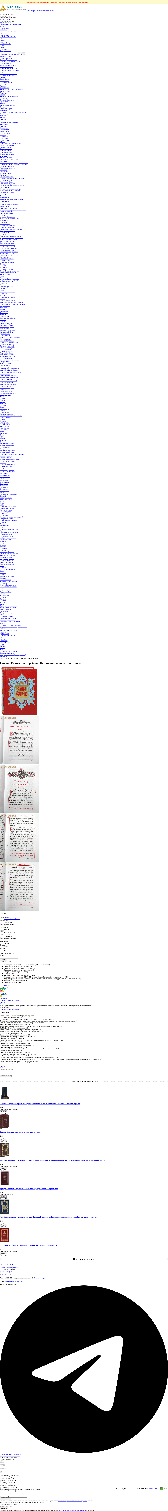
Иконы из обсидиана (7, 388)
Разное (2, 623)
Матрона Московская (7, 355)
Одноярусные (4, 423)
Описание (3, 1004)
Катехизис (3, 161)
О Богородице (4, 232)
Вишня (2, 438)
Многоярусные (5, 428)
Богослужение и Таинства (8, 208)
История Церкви (5, 173)
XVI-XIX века (4, 140)
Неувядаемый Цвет (6, 332)
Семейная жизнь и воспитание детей (12, 178)
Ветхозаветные (5, 133)
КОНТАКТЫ (3, 42)
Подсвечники (4, 412)
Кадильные (3, 473)
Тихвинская (4, 313)
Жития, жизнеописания (8, 273)
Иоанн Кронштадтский (7, 348)
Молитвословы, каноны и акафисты (12, 89)
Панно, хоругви (5, 395)
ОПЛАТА (3, 33)
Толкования (4, 124)
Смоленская (4, 311)
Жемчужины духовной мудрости (11, 229)
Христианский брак (6, 182)
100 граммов (4, 480)
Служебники (4, 114)
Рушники (3, 463)
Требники (3, 116)
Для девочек (4, 449)
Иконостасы (4, 430)
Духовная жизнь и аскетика (9, 204)
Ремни (2, 543)
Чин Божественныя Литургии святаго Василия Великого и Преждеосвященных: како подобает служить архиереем (48, 1217)
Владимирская (5, 306)
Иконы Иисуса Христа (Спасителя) (11, 302)
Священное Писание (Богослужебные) (13, 112)
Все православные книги (8, 74)
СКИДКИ (3, 30)
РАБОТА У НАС (5, 44)
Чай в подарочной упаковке (9, 553)
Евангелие (3, 656)
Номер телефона (5, 1493)
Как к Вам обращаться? (7, 1491)
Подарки (3, 567)
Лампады (3, 410)
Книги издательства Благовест (10, 191)
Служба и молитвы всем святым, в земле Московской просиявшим (28, 1245)
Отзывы (2, 1066)
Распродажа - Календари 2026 (10, 61)
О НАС (2, 45)
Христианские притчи (7, 168)
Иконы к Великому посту (8, 587)
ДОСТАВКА (4, 35)
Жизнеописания (5, 147)
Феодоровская (4, 328)
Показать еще (4, 985)
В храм (2, 398)
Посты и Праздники (6, 211)
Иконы (2, 594)
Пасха (2, 588)
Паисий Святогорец (6, 351)
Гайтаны (3, 405)
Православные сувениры (8, 520)
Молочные (3, 433)
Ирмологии (4, 102)
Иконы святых (5, 339)
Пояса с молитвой (6, 466)
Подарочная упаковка (7, 559)
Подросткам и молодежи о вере (10, 236)
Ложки (2, 527)
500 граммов (4, 489)
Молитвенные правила (7, 105)
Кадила (2, 402)
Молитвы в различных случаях (10, 96)
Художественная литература (9, 280)
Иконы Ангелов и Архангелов (10, 337)
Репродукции (4, 171)
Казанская (3, 307)
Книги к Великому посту (8, 585)
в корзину (3, 959)
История (3, 175)
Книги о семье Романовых (9, 248)
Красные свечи (5, 595)
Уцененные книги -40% (8, 65)
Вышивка (3, 601)
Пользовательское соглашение (10, 1456)
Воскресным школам (7, 253)
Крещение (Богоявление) (8, 581)
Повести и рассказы (6, 278)
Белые (2, 431)
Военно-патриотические (8, 225)
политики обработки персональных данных (72, 1501)
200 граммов (4, 484)
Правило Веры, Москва (12, 919)
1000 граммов (4, 482)
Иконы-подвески (5, 512)
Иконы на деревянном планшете (11, 372)
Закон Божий (4, 88)
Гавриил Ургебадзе (6, 353)
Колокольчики (4, 526)
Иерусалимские (5, 477)
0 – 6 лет (3, 264)
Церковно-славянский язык (9, 122)
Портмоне (3, 548)
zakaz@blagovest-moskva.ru (14, 1281)
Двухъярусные (5, 424)
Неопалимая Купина (7, 327)
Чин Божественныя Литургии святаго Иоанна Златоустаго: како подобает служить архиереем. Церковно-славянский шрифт (53, 1160)
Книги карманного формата (9, 218)
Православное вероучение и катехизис (13, 210)
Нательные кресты (6, 510)
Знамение (3, 314)
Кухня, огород (4, 187)
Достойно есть (5, 334)
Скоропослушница (6, 323)
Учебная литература (6, 281)
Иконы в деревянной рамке (9, 370)
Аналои (2, 400)
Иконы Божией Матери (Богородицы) (12, 304)
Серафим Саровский (7, 346)
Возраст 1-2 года (5, 457)
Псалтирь (3, 86)
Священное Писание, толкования (11, 625)
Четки (2, 505)
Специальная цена (6, 63)
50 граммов (4, 487)
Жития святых (5, 131)
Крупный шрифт (5, 257)
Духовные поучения (6, 616)
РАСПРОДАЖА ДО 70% (8, 31)
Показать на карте (40, 1278)
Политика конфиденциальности (10, 1454)
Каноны (2, 95)
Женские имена (5, 365)
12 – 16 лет (3, 267)
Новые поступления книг (8, 68)
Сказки (2, 288)
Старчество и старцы (7, 243)
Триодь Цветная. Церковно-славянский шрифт (20, 1132)
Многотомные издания (7, 241)
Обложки (3, 550)
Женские (3, 546)
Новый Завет (4, 81)
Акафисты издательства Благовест (11, 199)
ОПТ (1, 38)
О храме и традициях (7, 154)
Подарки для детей (6, 534)
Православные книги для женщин (11, 238)
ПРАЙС (2, 40)
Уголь (2, 501)
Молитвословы (5, 91)
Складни (3, 389)
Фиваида (3, 492)
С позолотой (4, 513)
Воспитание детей (6, 180)
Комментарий (4, 1497)
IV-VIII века (4, 136)
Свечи (2, 468)
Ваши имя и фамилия (7, 1070)
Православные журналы (8, 297)
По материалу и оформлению (10, 368)
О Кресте (3, 234)
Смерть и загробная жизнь (9, 159)
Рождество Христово (7, 564)
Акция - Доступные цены (8, 60)
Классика (3, 295)
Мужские (3, 545)
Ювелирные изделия (7, 508)
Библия (2, 77)
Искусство (3, 170)
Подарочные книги (6, 519)
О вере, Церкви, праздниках (9, 271)
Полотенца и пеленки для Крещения (12, 454)
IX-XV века (4, 138)
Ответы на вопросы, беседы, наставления (14, 163)
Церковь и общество (7, 177)
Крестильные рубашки (7, 450)
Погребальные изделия (7, 461)
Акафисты (3, 93)
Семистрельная (5, 316)
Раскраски (3, 283)
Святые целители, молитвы (9, 252)
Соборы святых (5, 362)
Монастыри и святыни (7, 620)
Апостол (3, 84)
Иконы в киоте (5, 374)
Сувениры (3, 574)
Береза (2, 435)
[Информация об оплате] (84, 993)
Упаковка (3, 578)
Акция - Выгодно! (6, 58)
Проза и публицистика (7, 217)
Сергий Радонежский (7, 344)
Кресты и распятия (6, 414)
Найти (23, 53)
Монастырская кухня (7, 250)
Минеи (2, 103)
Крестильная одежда (7, 444)
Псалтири (3, 194)
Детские (2, 215)
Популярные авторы (7, 259)
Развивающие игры (6, 536)
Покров (2, 321)
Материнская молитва (7, 231)
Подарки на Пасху (6, 592)
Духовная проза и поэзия (8, 166)
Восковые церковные (7, 470)
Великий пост (4, 583)
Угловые (3, 421)
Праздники (3, 156)
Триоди (2, 117)
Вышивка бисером (6, 557)
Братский (3, 496)
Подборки (3, 222)
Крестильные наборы (7, 445)
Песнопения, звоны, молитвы (10, 621)
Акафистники (4, 201)
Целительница (5, 335)
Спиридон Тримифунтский (9, 342)
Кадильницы (4, 409)
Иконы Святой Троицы (7, 300)
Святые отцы (4, 129)
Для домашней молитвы (8, 471)
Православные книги (7, 262)
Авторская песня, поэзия (8, 613)
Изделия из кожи (5, 539)
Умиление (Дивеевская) (8, 330)
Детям (2, 571)
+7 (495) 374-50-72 (6, 19)
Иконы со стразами (6, 382)
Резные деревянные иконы (9, 377)
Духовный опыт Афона (7, 246)
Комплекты (4, 220)
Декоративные (5, 475)
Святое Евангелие (6, 82)
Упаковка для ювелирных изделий (11, 517)
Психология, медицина (7, 184)
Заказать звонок (5, 1499)
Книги (2, 566)
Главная (2, 648)
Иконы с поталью (6, 379)
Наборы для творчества (8, 538)
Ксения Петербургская (7, 356)
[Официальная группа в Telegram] (84, 1452)
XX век (2, 142)
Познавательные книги (7, 292)
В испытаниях (5, 224)
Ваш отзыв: (4, 1074)
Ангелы (2, 524)
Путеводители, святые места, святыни (12, 185)
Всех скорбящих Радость (8, 318)
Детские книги (5, 260)
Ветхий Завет (4, 79)
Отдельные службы (6, 109)
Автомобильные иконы (8, 393)
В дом (2, 407)
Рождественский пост (7, 562)
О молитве (3, 98)
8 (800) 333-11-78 (5, 23)
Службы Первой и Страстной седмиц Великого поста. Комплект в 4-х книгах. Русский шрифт (40, 1104)
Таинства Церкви (6, 157)
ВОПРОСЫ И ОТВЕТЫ (8, 37)
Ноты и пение (4, 121)
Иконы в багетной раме (8, 384)
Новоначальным (5, 150)
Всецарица (3, 320)
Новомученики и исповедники (10, 143)
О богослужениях (6, 152)
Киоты (2, 503)
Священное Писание (7, 192)
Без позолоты (4, 515)
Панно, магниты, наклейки (9, 529)
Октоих (2, 107)
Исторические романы (7, 245)
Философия (4, 128)
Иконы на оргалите (6, 386)
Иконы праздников (6, 367)
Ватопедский (4, 491)
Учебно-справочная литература (10, 189)
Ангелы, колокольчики (7, 569)
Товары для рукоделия (7, 555)
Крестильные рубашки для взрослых (12, 459)
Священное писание (7, 75)
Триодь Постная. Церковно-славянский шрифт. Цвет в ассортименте (29, 1189)
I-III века (3, 135)
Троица (2, 604)
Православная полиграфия (9, 532)
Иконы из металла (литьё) (8, 381)
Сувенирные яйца (6, 531)
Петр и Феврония (6, 358)
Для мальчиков (5, 447)
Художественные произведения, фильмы (13, 627)
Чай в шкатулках (5, 580)
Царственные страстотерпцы (9, 360)
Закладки (3, 541)
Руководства (4, 110)
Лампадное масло (6, 498)
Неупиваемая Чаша (6, 325)
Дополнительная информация (10, 1009)
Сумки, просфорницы (7, 464)
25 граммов (4, 485)
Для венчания (4, 442)
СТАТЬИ (3, 47)
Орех (1, 437)
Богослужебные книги (7, 100)
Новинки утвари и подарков (9, 70)
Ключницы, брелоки (7, 552)
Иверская (3, 309)
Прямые (2, 419)
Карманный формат (6, 255)
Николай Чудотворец (7, 341)
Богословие (4, 126)
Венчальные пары (6, 391)
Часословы (3, 119)
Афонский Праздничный (8, 494)
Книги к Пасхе (5, 590)
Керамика (3, 522)
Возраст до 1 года (6, 456)
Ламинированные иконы (8, 375)
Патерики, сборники (7, 145)
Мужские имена (5, 363)
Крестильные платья (7, 452)
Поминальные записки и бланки (11, 416)
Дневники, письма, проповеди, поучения (13, 164)
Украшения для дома (7, 576)
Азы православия (6, 149)
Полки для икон (5, 417)
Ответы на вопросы (6, 213)
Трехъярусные (4, 426)
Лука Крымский (5, 349)
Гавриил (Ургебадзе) (7, 227)
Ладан (2, 478)
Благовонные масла (6, 499)
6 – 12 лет (3, 266)
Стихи (2, 276)
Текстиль (3, 403)
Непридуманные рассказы (8, 239)
